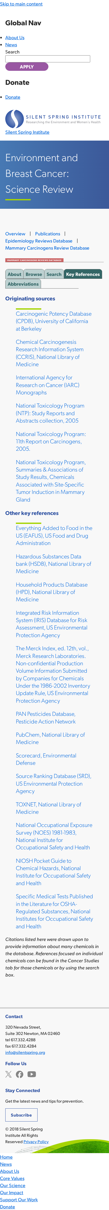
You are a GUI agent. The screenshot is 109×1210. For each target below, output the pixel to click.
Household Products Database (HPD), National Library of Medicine (52, 591)
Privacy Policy (36, 1141)
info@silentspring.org (25, 1052)
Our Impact (11, 1192)
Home (6, 1157)
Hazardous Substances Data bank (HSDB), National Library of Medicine (53, 563)
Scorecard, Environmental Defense (46, 758)
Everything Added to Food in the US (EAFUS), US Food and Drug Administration (54, 535)
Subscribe (21, 1115)
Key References (83, 274)
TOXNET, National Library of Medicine (48, 807)
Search (12, 51)
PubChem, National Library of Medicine (50, 737)
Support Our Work (19, 1199)
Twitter (8, 1074)
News (11, 44)
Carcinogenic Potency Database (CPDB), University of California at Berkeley (54, 320)
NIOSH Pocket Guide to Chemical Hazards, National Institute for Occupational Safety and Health (53, 871)
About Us (14, 37)
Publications (47, 233)
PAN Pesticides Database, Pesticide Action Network (46, 717)
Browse (34, 274)
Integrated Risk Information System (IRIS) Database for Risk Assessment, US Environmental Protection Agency (52, 623)
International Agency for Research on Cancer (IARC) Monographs (47, 384)
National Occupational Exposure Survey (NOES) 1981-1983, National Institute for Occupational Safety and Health (54, 836)
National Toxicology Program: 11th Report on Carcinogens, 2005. (51, 441)
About (14, 274)
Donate (12, 97)
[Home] (53, 119)
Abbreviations (23, 284)
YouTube (32, 1074)
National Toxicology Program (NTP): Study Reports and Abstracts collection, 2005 (50, 412)
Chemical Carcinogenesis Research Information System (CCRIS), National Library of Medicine (50, 353)
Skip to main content (21, 4)
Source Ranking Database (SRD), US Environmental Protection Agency (53, 783)
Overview (15, 233)
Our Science (12, 1185)
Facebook (19, 1074)
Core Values (12, 1178)
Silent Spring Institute (27, 132)
